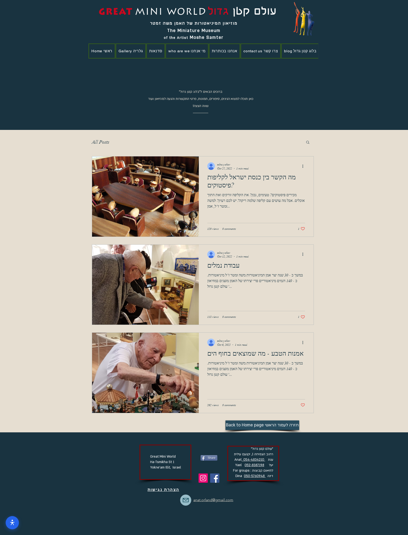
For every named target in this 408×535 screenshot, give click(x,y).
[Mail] (185, 500)
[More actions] (304, 166)
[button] (308, 142)
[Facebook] (214, 478)
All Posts (100, 142)
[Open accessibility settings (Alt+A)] (12, 522)
